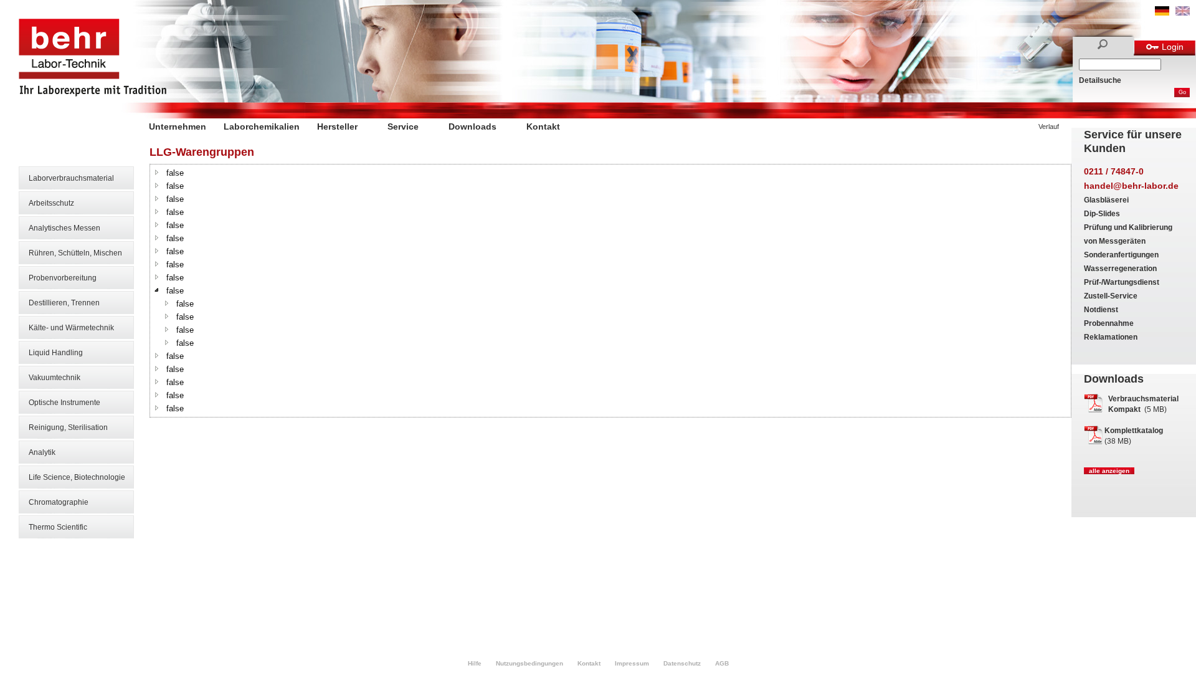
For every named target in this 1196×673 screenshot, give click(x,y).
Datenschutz (682, 663)
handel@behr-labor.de (1131, 186)
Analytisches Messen (64, 228)
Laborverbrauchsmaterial (71, 178)
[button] (157, 172)
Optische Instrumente (64, 402)
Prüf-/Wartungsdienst (1121, 282)
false (175, 173)
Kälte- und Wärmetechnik (71, 327)
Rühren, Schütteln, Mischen (75, 253)
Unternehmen (177, 126)
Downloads (472, 126)
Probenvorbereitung (63, 278)
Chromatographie (58, 502)
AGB (722, 663)
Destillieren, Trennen (64, 302)
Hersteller (337, 126)
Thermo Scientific (58, 527)
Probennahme (1109, 323)
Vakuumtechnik (54, 377)
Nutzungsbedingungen (529, 663)
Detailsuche (1100, 80)
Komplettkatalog (1133, 430)
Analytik (42, 452)
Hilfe (475, 663)
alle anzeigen (1109, 470)
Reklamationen (1110, 337)
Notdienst (1101, 309)
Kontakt (543, 126)
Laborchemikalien (262, 126)
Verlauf (1048, 126)
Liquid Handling (56, 352)
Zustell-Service (1110, 296)
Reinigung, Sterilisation (68, 427)
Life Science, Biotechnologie (77, 477)
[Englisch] (1182, 13)
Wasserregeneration (1120, 268)
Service (403, 126)
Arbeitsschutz (51, 203)
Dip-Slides (1102, 213)
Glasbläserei (1106, 200)
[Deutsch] (1162, 13)
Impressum (632, 663)
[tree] (610, 291)
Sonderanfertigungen (1121, 255)
